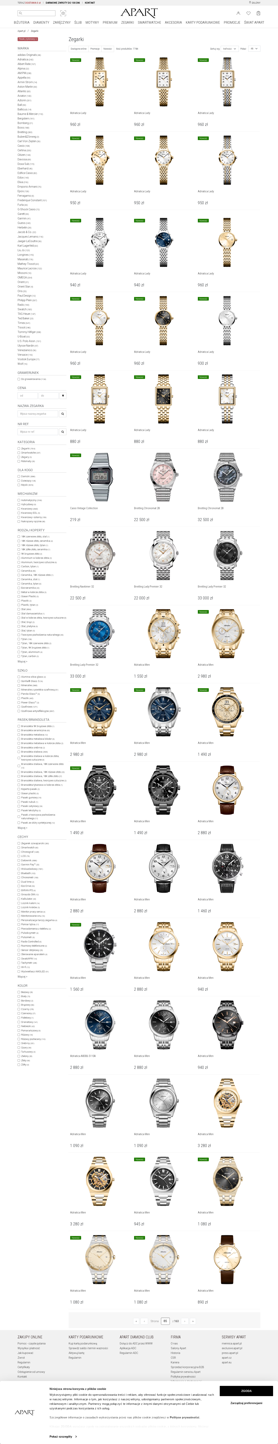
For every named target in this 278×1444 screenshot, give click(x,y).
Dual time (27, 881)
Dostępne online (78, 49)
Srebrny (27, 1043)
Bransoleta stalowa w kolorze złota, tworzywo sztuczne (40, 758)
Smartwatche (30, 452)
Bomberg (25, 123)
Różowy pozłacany (33, 1039)
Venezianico (27, 350)
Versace (25, 354)
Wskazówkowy (32, 868)
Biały (25, 996)
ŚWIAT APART (254, 22)
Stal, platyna (29, 626)
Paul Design (27, 295)
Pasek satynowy (31, 806)
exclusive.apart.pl (232, 1348)
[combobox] (230, 49)
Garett (23, 213)
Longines (26, 254)
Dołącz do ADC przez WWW (136, 1343)
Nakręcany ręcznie (33, 521)
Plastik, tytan (29, 604)
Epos (23, 191)
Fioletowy (27, 1017)
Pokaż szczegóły (61, 1436)
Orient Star (25, 286)
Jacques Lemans (30, 236)
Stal (26, 609)
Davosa (24, 159)
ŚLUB (78, 22)
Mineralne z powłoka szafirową (39, 689)
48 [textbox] (252, 48)
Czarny (27, 1009)
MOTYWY (92, 22)
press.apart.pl (230, 1352)
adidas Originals (29, 54)
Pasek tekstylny (31, 810)
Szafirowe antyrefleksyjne (37, 711)
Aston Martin (27, 86)
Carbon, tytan (30, 566)
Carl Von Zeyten (29, 141)
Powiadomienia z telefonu (36, 928)
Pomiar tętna (30, 924)
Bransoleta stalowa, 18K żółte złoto (41, 776)
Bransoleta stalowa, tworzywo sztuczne (43, 780)
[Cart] (258, 13)
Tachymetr (29, 962)
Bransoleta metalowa (34, 734)
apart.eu (226, 1362)
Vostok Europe (29, 359)
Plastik (26, 600)
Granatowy (29, 1022)
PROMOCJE (232, 22)
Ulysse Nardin (28, 345)
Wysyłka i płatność (29, 1348)
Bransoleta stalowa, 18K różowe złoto (42, 772)
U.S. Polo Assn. (29, 341)
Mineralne (29, 685)
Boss (23, 127)
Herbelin (24, 227)
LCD (25, 856)
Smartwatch (29, 847)
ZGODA (246, 1391)
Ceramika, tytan (31, 583)
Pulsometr (28, 937)
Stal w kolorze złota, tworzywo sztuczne (43, 617)
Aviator (24, 95)
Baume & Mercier (30, 113)
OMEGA (25, 277)
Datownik (29, 860)
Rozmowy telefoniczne (34, 945)
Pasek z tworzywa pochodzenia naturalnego (38, 816)
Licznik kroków (30, 907)
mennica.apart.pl (232, 1343)
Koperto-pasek (30, 789)
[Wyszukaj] (20, 13)
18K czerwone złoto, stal (35, 536)
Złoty (25, 1060)
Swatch (25, 309)
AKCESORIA (173, 22)
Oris (22, 291)
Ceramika (28, 570)
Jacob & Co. (27, 232)
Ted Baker (25, 318)
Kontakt (22, 1376)
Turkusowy (28, 1051)
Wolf (22, 363)
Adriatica (25, 59)
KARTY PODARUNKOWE (203, 22)
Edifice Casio (27, 173)
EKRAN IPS (28, 890)
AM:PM (24, 73)
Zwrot (21, 1357)
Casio (24, 145)
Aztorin (24, 100)
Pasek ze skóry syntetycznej (38, 822)
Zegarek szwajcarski (35, 843)
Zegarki (34, 31)
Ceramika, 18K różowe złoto (37, 575)
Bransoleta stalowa (34, 751)
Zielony (26, 1056)
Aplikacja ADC (128, 1348)
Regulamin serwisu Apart (185, 1371)
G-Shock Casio (29, 209)
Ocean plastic (30, 793)
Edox (23, 177)
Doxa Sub (26, 163)
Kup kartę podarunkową (83, 1343)
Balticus (24, 109)
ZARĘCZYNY (62, 22)
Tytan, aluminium (31, 652)
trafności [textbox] (227, 49)
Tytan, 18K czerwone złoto (36, 643)
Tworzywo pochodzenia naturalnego (42, 634)
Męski (27, 484)
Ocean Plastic (30, 596)
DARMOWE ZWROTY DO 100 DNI (63, 3)
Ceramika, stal (30, 579)
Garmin (24, 218)
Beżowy (27, 992)
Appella (24, 77)
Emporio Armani (29, 186)
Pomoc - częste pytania (32, 1343)
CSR (173, 1357)
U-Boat (24, 336)
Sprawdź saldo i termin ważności (88, 1348)
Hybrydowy (28, 504)
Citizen (24, 154)
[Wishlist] (248, 12)
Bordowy (27, 1000)
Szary (26, 1047)
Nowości (107, 49)
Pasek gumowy (31, 797)
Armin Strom (27, 82)
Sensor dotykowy (32, 950)
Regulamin (24, 1362)
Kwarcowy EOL (30, 512)
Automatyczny (31, 500)
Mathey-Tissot (28, 263)
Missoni (24, 272)
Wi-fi (25, 967)
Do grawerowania (33, 379)
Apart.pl (22, 31)
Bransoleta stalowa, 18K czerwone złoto (42, 766)
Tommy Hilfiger (29, 332)
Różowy (27, 1034)
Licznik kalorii (30, 903)
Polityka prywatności (183, 1376)
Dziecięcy (28, 480)
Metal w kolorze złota (33, 592)
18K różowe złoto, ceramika (37, 540)
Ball (22, 104)
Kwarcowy (29, 508)
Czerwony (28, 1013)
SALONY (255, 3)
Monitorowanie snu (33, 915)
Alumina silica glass (33, 676)
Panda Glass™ (30, 693)
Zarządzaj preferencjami (246, 1403)
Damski (28, 476)
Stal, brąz (27, 622)
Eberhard (25, 168)
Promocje (94, 49)
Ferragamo (26, 195)
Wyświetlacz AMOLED (35, 971)
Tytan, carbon (30, 656)
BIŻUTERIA (22, 22)
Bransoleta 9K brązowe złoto (37, 726)
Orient (23, 282)
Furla (23, 204)
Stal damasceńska (32, 613)
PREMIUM (110, 22)
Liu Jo (24, 250)
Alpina (23, 68)
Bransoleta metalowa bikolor (37, 738)
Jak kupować (25, 1352)
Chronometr (29, 877)
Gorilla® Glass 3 (32, 681)
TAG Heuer (27, 313)
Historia (175, 1352)
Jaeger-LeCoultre (30, 241)
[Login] (238, 12)
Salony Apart (178, 1348)
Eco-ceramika (30, 587)
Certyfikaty (24, 1367)
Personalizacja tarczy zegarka (39, 920)
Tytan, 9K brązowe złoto (35, 647)
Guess (24, 222)
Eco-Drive (28, 885)
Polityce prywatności (184, 1417)
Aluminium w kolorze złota (36, 557)
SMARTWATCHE (149, 22)
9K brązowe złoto (31, 553)
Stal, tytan (28, 630)
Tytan (26, 639)
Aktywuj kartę (76, 1352)
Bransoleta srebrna (33, 747)
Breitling (25, 132)
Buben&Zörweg (28, 136)
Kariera (175, 1362)
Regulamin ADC (129, 1352)
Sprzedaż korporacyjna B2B (187, 1367)
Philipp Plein (27, 300)
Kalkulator (28, 898)
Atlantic (24, 91)
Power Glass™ (30, 702)
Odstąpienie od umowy (31, 1371)
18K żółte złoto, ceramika (35, 549)
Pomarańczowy (30, 1030)
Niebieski (28, 1026)
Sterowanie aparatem (34, 954)
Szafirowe (29, 706)
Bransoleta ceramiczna (35, 730)
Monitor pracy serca (33, 911)
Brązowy (27, 1004)
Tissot (24, 327)
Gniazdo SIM (30, 894)
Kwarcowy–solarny (33, 517)
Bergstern (26, 118)
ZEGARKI (127, 22)
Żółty (25, 1064)
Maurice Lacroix (30, 268)
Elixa (23, 182)
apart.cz (226, 1357)
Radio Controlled (31, 941)
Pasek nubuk (29, 801)
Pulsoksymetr (29, 932)
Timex (24, 322)
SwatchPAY (29, 958)
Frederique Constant (32, 200)
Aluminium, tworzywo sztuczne (39, 562)
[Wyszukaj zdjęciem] (63, 13)
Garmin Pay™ (30, 864)
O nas (174, 1343)
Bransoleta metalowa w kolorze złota (42, 743)
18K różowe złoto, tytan (34, 545)
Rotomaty (28, 461)
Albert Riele (27, 63)
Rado (23, 304)
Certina (24, 150)
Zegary (26, 457)
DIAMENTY (41, 22)
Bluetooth (28, 873)
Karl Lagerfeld (28, 245)
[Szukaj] (63, 395)
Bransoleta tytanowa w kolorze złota (42, 784)
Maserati (25, 259)
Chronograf (30, 851)
